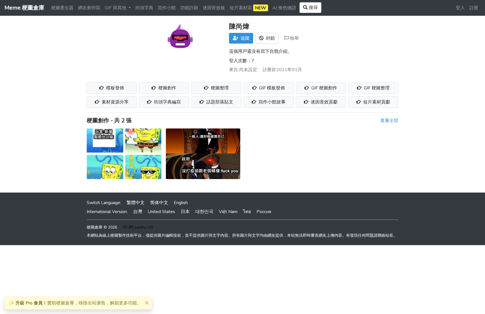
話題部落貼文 (219, 102)
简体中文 (159, 203)
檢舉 (294, 38)
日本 (185, 212)
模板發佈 (114, 88)
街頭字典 (144, 8)
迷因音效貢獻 (324, 102)
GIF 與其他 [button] (116, 8)
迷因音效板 (214, 8)
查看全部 (389, 121)
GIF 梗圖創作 (323, 88)
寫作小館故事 (271, 102)
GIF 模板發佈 (271, 88)
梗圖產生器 (62, 8)
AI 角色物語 (284, 8)
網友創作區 (89, 8)
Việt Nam (228, 212)
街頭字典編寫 (167, 102)
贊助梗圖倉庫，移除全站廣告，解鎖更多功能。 (75, 303)
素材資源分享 (114, 102)
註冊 (473, 8)
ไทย (247, 212)
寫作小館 (167, 8)
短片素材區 (248, 8)
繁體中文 (136, 203)
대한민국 (204, 212)
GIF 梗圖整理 (376, 88)
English (181, 203)
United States (161, 212)
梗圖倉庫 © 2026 (102, 227)
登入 (460, 8)
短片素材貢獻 (376, 102)
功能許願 (189, 8)
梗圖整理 (219, 88)
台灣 (137, 212)
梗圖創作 (166, 88)
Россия (264, 212)
